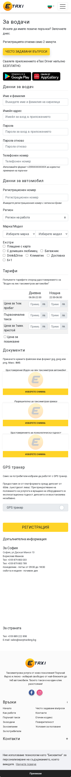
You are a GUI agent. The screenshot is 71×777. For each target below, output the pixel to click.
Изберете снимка (35, 392)
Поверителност (45, 722)
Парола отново (13, 140)
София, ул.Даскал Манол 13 (18, 552)
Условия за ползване (48, 726)
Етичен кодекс (44, 717)
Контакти (41, 712)
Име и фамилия (14, 96)
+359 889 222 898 (17, 636)
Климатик (36, 255)
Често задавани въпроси (26, 51)
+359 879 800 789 (17, 563)
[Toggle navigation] (62, 6)
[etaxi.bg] (13, 6)
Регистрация (35, 527)
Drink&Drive (14, 255)
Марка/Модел (13, 226)
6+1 (9, 260)
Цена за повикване (11, 339)
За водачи (9, 722)
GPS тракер (15, 507)
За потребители (12, 731)
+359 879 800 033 (17, 559)
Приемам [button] (36, 773)
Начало (7, 708)
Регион (8, 210)
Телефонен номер (15, 155)
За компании (10, 726)
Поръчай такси (11, 717)
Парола (8, 126)
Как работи (9, 712)
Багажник (51, 251)
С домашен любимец (21, 251)
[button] (50, 6)
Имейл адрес (12, 111)
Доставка (57, 255)
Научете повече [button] (26, 764)
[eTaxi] (31, 692)
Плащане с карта (18, 246)
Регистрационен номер (19, 190)
